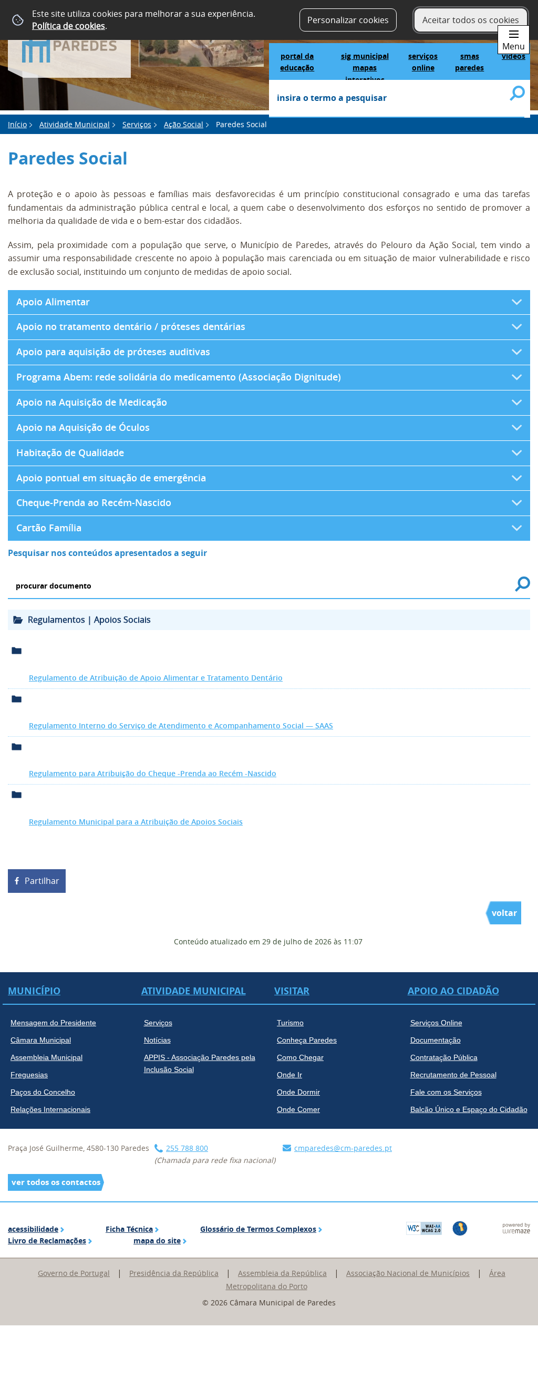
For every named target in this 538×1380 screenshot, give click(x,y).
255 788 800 (187, 1148)
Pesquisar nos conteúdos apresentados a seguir (107, 553)
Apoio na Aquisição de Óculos (83, 427)
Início (17, 124)
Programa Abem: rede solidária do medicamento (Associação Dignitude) (178, 377)
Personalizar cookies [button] (348, 20)
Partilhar (42, 881)
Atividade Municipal (74, 124)
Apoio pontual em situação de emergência (111, 478)
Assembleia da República (282, 1273)
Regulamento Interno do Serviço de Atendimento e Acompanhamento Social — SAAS (181, 725)
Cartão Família (48, 528)
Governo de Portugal (74, 1273)
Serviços (136, 124)
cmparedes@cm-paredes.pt (343, 1148)
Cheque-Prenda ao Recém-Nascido (93, 503)
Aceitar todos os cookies (470, 20)
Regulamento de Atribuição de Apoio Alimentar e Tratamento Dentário (156, 678)
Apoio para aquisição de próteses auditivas (113, 352)
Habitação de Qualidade (71, 453)
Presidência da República (174, 1273)
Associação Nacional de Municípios (408, 1273)
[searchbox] (396, 99)
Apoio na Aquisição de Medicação (91, 402)
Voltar (504, 913)
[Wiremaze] (516, 1227)
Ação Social (183, 124)
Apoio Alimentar (53, 302)
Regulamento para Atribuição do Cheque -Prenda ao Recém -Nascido (152, 773)
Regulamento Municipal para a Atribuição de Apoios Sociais (136, 822)
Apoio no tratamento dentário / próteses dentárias (130, 327)
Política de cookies (68, 26)
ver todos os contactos (56, 1182)
